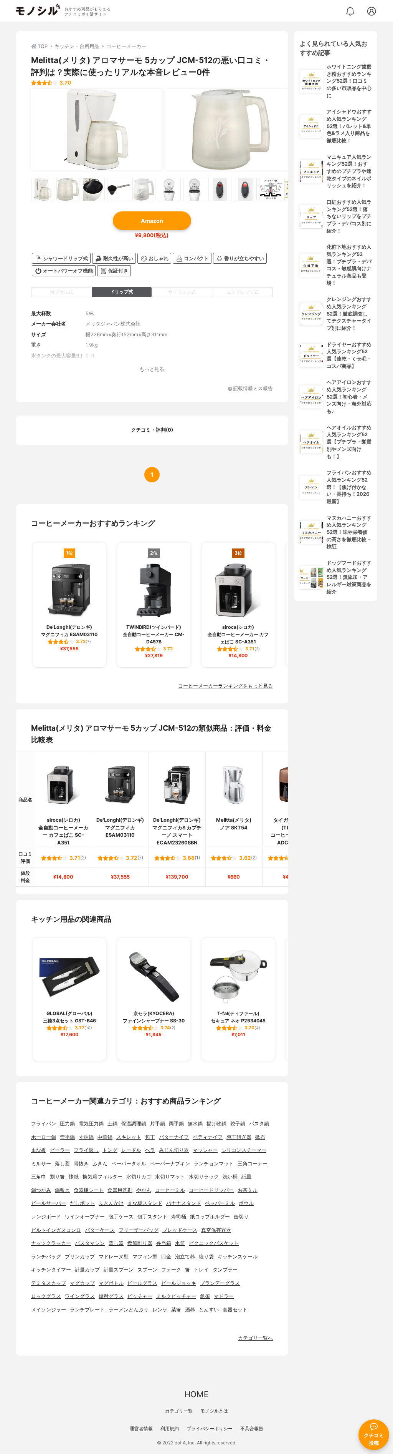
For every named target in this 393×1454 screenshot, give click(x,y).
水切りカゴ (138, 1177)
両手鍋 (176, 1124)
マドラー (224, 1296)
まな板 (38, 1150)
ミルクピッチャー (176, 1296)
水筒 (180, 1243)
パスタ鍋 (259, 1124)
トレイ (201, 1270)
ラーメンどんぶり (129, 1310)
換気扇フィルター (102, 1177)
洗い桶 (230, 1177)
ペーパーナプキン (170, 1164)
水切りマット (170, 1177)
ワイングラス (80, 1296)
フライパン (43, 1124)
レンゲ (159, 1310)
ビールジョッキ (178, 1283)
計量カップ (87, 1270)
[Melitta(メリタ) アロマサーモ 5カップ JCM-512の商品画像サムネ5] (143, 189)
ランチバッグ (46, 1257)
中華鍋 (104, 1137)
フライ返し (86, 1150)
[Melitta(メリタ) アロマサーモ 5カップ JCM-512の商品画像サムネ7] (194, 189)
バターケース (100, 1230)
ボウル (246, 1203)
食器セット (235, 1310)
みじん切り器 (174, 1150)
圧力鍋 (67, 1124)
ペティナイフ (208, 1137)
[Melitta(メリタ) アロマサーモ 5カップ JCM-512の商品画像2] (230, 129)
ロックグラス (46, 1296)
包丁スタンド (152, 1217)
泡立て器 (185, 1257)
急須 (205, 1296)
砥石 (260, 1137)
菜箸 (176, 1310)
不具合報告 (251, 1428)
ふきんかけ (111, 1203)
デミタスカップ (48, 1283)
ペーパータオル (128, 1164)
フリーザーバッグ (139, 1230)
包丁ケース (121, 1217)
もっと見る (151, 369)
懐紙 (74, 1177)
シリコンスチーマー (243, 1150)
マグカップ (82, 1283)
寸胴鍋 (86, 1137)
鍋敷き (62, 1190)
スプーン (147, 1270)
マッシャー (205, 1150)
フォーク (171, 1270)
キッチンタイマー (51, 1270)
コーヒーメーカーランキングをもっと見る (225, 686)
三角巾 (38, 1177)
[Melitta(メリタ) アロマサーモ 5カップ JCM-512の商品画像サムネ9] (245, 189)
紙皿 (246, 1177)
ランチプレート (87, 1310)
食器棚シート (89, 1190)
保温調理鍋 (133, 1124)
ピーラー (60, 1150)
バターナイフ (174, 1137)
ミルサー (41, 1164)
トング (109, 1150)
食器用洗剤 (119, 1190)
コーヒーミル (170, 1190)
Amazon (152, 221)
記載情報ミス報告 (253, 388)
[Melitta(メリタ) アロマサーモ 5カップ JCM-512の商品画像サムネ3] (93, 189)
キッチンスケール (238, 1257)
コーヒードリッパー (211, 1190)
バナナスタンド (183, 1203)
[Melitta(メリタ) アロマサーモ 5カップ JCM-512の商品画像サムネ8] (219, 189)
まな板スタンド (144, 1203)
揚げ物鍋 (216, 1124)
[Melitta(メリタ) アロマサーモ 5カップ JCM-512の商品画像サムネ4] (118, 189)
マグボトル (111, 1283)
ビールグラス (142, 1283)
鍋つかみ (41, 1190)
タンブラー (225, 1270)
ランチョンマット (214, 1164)
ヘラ (150, 1150)
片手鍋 (157, 1124)
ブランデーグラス (220, 1283)
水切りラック (204, 1177)
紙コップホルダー (210, 1217)
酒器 (190, 1310)
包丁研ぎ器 (238, 1137)
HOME (196, 1394)
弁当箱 (163, 1243)
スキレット (128, 1137)
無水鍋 (195, 1124)
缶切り (241, 1217)
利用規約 (169, 1428)
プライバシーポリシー (210, 1428)
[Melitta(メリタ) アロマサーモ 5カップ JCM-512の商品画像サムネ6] (169, 189)
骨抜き (81, 1164)
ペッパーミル (220, 1203)
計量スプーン (119, 1270)
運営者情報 (141, 1428)
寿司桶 (178, 1217)
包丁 (150, 1137)
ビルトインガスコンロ (56, 1230)
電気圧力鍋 (91, 1124)
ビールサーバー (48, 1203)
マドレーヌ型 (114, 1257)
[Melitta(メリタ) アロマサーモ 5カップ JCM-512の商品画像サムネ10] (270, 189)
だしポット (82, 1203)
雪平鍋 (67, 1137)
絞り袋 (206, 1257)
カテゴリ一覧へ (255, 1338)
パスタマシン (90, 1243)
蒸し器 (116, 1243)
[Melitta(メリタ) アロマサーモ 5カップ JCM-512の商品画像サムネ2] (67, 189)
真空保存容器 (216, 1230)
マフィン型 (144, 1257)
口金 (166, 1257)
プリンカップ (80, 1257)
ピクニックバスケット (214, 1243)
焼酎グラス (111, 1296)
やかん (143, 1190)
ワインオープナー (85, 1217)
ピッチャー (139, 1296)
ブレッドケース (179, 1230)
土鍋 (112, 1124)
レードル (131, 1150)
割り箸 (57, 1177)
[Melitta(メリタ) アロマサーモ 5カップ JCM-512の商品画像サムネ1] (42, 189)
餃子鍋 (237, 1124)
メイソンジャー (48, 1310)
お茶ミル (248, 1190)
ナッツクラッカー (51, 1243)
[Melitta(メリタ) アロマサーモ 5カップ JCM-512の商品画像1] (96, 129)
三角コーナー (253, 1164)
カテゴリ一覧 (179, 1411)
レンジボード (46, 1217)
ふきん (99, 1164)
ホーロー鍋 (43, 1137)
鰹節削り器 (139, 1243)
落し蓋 (62, 1164)
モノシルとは (214, 1411)
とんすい (209, 1310)
